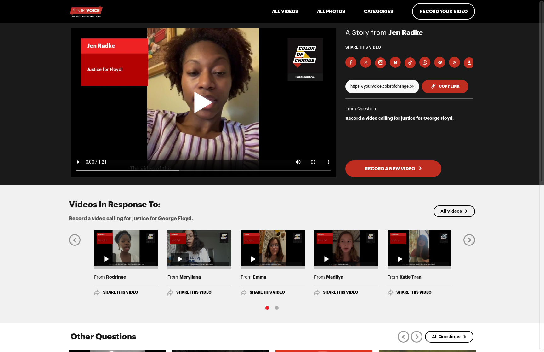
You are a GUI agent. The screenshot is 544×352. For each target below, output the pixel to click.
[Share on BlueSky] (395, 62)
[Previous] (75, 239)
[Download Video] (469, 62)
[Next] (469, 239)
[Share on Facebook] (350, 62)
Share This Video (120, 292)
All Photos (331, 11)
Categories (378, 11)
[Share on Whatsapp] (424, 62)
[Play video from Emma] (273, 248)
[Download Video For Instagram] (380, 62)
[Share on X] (365, 62)
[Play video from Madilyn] (346, 248)
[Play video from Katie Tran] (419, 248)
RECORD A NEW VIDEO (390, 168)
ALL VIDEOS (285, 11)
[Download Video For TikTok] (410, 62)
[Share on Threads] (454, 62)
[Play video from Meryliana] (199, 248)
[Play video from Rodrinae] (126, 248)
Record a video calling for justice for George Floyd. (399, 118)
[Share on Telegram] (439, 62)
